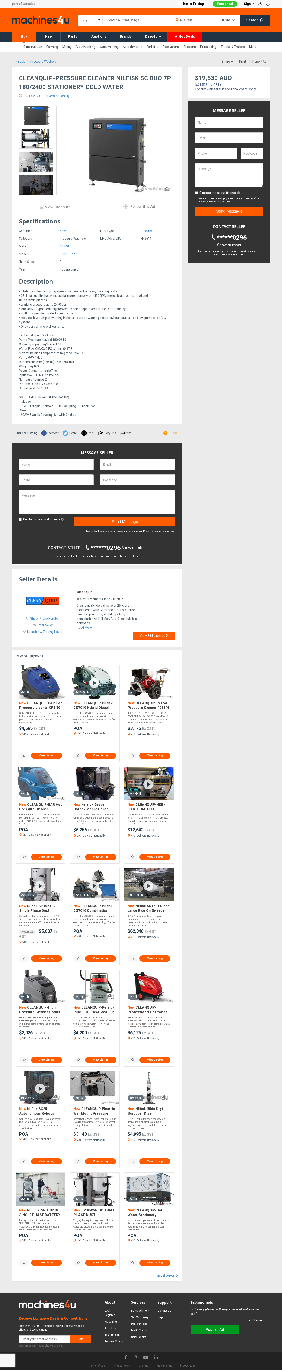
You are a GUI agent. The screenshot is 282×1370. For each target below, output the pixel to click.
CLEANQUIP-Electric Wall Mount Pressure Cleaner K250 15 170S (94, 1111)
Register (110, 1315)
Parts (72, 36)
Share (226, 61)
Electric (146, 231)
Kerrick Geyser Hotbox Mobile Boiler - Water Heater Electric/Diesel (91, 807)
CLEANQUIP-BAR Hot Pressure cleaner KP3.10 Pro (40, 705)
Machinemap (164, 1365)
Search (253, 20)
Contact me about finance (42, 519)
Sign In (249, 4)
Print (242, 61)
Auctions (98, 36)
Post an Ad (225, 4)
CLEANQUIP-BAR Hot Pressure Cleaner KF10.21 (40, 807)
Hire (48, 36)
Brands (126, 36)
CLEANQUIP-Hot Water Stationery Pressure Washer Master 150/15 (148, 1213)
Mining (67, 47)
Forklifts (152, 47)
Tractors (189, 47)
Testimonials (112, 1335)
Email (90, 433)
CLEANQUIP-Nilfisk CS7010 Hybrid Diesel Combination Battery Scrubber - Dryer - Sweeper (93, 705)
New (63, 231)
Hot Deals (186, 36)
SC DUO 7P (67, 254)
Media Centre (139, 1330)
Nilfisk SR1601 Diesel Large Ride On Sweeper (149, 908)
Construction (32, 47)
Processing (208, 47)
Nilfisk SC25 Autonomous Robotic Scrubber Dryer (37, 1111)
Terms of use (97, 1365)
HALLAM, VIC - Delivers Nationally (46, 96)
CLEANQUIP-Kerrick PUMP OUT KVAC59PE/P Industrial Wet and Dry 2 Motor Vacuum (93, 1010)
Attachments (132, 47)
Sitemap (143, 1365)
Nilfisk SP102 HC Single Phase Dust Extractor (37, 908)
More (252, 47)
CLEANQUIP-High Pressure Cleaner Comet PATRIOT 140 (39, 1010)
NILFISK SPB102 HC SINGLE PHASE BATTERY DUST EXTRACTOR (39, 1213)
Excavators (171, 47)
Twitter (72, 433)
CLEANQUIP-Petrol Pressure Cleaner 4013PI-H (149, 705)
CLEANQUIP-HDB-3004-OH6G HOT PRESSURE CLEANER (146, 807)
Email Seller (45, 625)
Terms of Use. (168, 531)
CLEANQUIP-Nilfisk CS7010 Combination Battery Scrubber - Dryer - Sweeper (94, 908)
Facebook (53, 433)
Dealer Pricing (139, 1323)
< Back (20, 61)
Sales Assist (138, 1337)
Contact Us (164, 1310)
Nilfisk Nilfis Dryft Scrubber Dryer (146, 1111)
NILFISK (65, 246)
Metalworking (85, 47)
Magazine (111, 1321)
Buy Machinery (140, 1310)
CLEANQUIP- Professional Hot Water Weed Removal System (147, 1010)
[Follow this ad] (24, 756)
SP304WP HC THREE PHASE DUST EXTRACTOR (94, 1213)
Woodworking (109, 47)
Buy (24, 36)
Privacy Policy (150, 531)
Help (160, 1317)
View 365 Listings (153, 636)
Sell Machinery (139, 1317)
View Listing (46, 755)
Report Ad (259, 61)
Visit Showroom (166, 1275)
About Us (110, 1328)
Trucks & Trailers (233, 47)
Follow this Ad (142, 206)
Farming (52, 47)
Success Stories (114, 1341)
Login (108, 1310)
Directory (153, 36)
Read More (84, 627)
